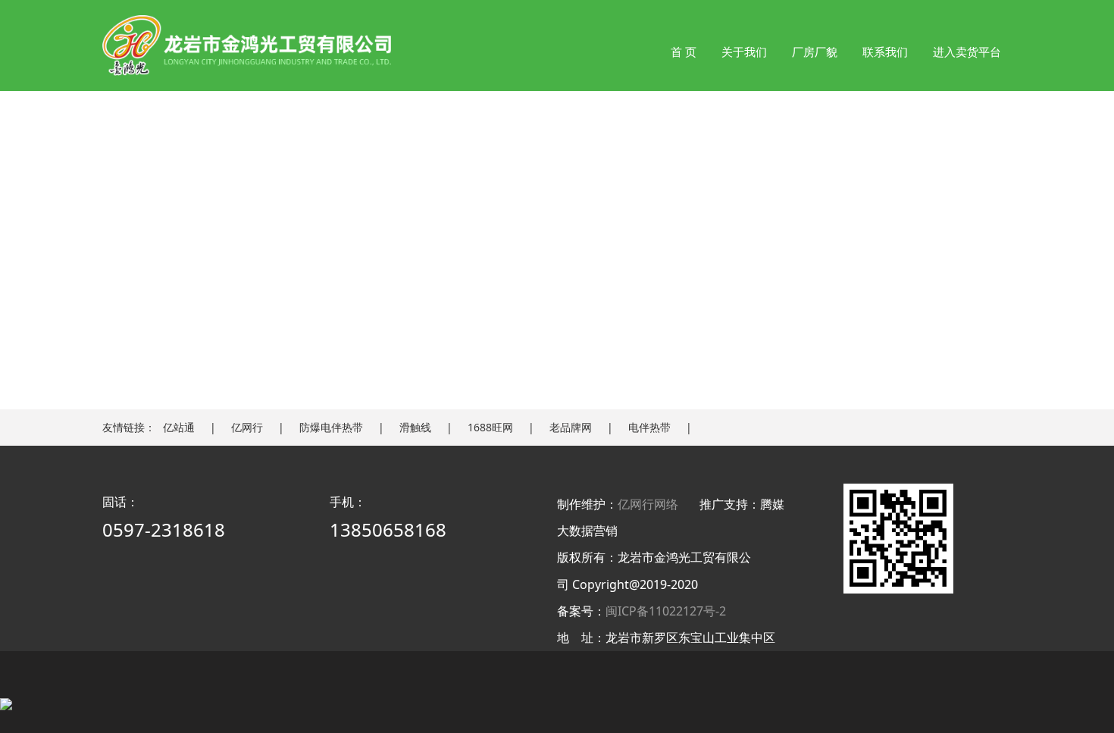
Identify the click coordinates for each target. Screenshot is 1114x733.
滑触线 (415, 427)
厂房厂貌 (814, 51)
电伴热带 (649, 427)
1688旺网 (490, 427)
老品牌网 (570, 427)
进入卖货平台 (967, 51)
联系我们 (885, 51)
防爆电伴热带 (331, 427)
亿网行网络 (648, 504)
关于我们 (744, 51)
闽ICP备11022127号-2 (666, 611)
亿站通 (179, 427)
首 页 (683, 51)
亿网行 (247, 427)
